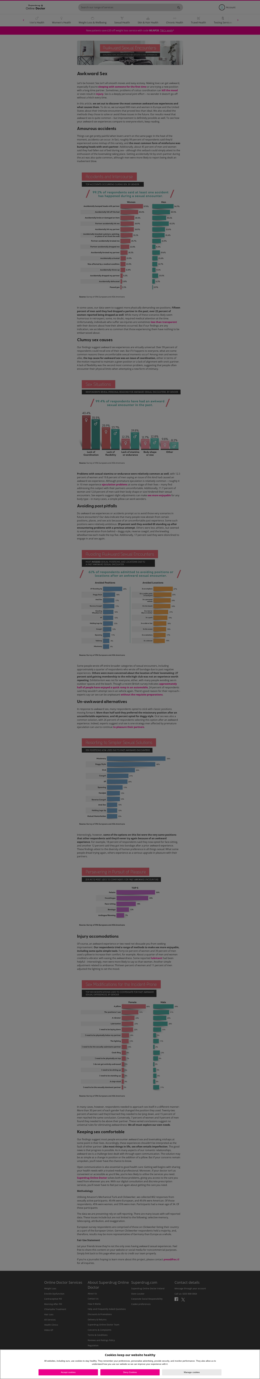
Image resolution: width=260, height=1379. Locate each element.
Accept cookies (68, 1372)
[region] (130, 1364)
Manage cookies (192, 1372)
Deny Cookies (130, 1372)
